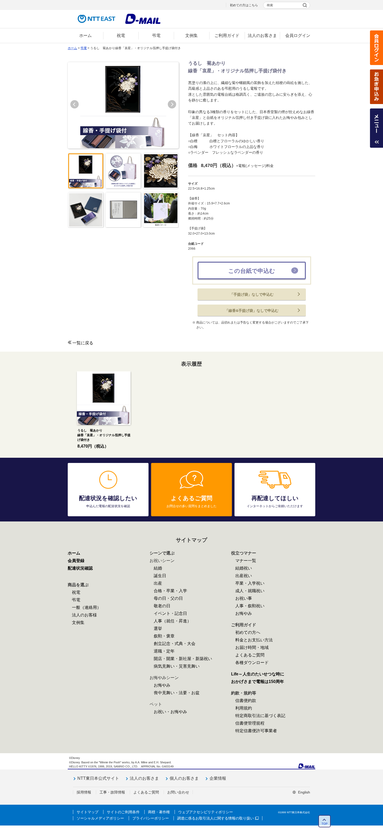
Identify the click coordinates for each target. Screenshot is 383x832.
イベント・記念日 (170, 613)
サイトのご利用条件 (123, 812)
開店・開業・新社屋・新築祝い (183, 658)
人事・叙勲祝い (249, 606)
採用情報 (84, 792)
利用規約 (243, 708)
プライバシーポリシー (150, 818)
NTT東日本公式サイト (98, 778)
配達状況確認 (80, 568)
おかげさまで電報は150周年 (257, 681)
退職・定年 (164, 651)
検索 (270, 5)
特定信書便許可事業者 (256, 730)
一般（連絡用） (86, 607)
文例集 (78, 622)
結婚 (158, 568)
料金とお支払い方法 (254, 640)
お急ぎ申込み (376, 86)
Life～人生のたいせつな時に (257, 674)
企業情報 (217, 778)
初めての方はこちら (244, 5)
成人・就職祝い (249, 591)
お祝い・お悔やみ (170, 712)
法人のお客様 (84, 615)
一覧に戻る (82, 343)
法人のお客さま (144, 778)
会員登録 (76, 560)
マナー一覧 (245, 560)
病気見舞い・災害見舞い (177, 666)
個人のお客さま (184, 778)
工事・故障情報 (112, 792)
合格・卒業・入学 (170, 591)
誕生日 (160, 575)
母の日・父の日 (168, 598)
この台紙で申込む (251, 271)
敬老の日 (162, 606)
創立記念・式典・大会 (174, 643)
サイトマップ (87, 812)
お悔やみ (162, 685)
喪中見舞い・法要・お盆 (177, 693)
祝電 (76, 592)
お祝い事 (243, 598)
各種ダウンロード (252, 662)
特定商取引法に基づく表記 (260, 715)
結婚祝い (243, 568)
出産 (158, 583)
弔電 (84, 48)
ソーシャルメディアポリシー (100, 818)
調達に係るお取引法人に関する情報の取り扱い (215, 818)
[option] (103, 410)
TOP (325, 823)
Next (172, 104)
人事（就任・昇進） (172, 621)
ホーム (72, 48)
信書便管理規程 (249, 723)
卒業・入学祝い (249, 583)
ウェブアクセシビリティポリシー (205, 812)
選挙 (158, 628)
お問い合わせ (178, 792)
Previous (74, 104)
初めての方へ (247, 632)
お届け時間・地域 (252, 647)
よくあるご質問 (249, 655)
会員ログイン (376, 47)
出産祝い (243, 575)
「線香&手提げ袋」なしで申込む (252, 310)
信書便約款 (245, 700)
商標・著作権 (159, 812)
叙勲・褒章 (164, 636)
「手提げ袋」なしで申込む (252, 294)
